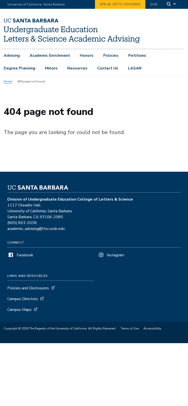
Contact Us (107, 68)
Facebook (24, 255)
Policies (110, 55)
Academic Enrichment (50, 55)
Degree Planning (19, 68)
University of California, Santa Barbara (36, 4)
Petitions (137, 55)
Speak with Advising (120, 4)
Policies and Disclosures (28, 288)
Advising (12, 55)
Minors (51, 68)
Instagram (115, 255)
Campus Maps (19, 309)
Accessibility (152, 328)
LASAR (134, 68)
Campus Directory (22, 299)
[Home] (72, 42)
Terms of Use (130, 328)
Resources (77, 68)
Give (154, 4)
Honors (87, 55)
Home (8, 81)
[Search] (172, 4)
